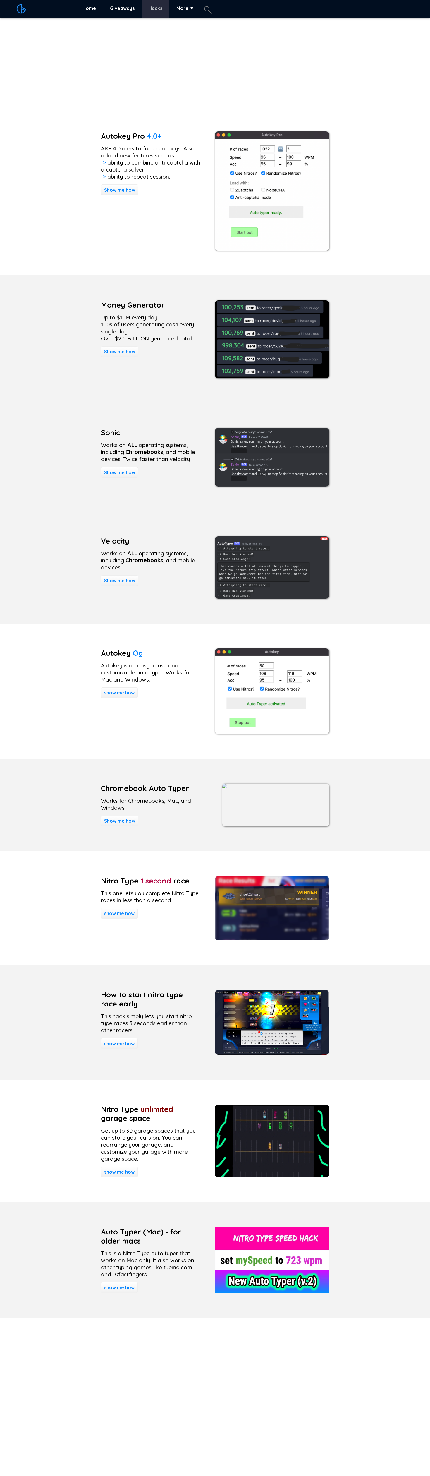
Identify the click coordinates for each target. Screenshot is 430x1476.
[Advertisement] (175, 65)
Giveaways (122, 8)
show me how (119, 693)
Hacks (155, 8)
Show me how (119, 190)
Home (89, 8)
